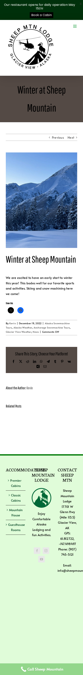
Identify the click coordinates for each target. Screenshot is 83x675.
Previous (58, 137)
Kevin (12, 323)
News (36, 332)
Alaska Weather (23, 327)
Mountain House (16, 512)
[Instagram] (46, 550)
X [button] (81, 4)
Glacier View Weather (18, 332)
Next (71, 137)
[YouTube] (41, 559)
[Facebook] (37, 550)
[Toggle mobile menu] (75, 26)
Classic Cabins (16, 498)
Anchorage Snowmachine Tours (52, 327)
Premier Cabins (15, 483)
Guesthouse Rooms (16, 527)
